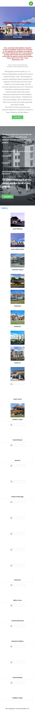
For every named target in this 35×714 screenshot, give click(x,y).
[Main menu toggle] (31, 3)
